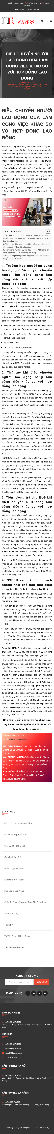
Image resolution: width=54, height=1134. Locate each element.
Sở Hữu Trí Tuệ (11, 913)
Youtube (45, 993)
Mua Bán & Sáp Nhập (14, 890)
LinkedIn (33, 993)
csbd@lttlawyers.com (18, 738)
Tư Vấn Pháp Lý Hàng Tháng (17, 936)
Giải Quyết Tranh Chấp (14, 845)
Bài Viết (31, 82)
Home (23, 82)
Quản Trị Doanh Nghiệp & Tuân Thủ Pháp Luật (25, 902)
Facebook (27, 993)
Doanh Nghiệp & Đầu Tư (15, 834)
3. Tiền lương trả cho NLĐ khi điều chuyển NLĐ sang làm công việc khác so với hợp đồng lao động (26, 251)
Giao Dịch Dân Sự (12, 857)
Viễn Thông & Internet (14, 947)
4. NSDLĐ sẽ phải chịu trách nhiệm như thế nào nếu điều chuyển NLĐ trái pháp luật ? (26, 257)
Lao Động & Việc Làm (14, 879)
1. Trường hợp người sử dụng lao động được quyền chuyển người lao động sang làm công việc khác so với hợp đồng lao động (26, 238)
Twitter (39, 993)
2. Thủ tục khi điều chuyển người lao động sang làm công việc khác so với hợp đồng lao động (26, 245)
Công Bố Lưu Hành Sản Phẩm (18, 823)
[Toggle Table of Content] (46, 231)
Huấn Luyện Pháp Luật (14, 868)
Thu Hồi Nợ (9, 924)
